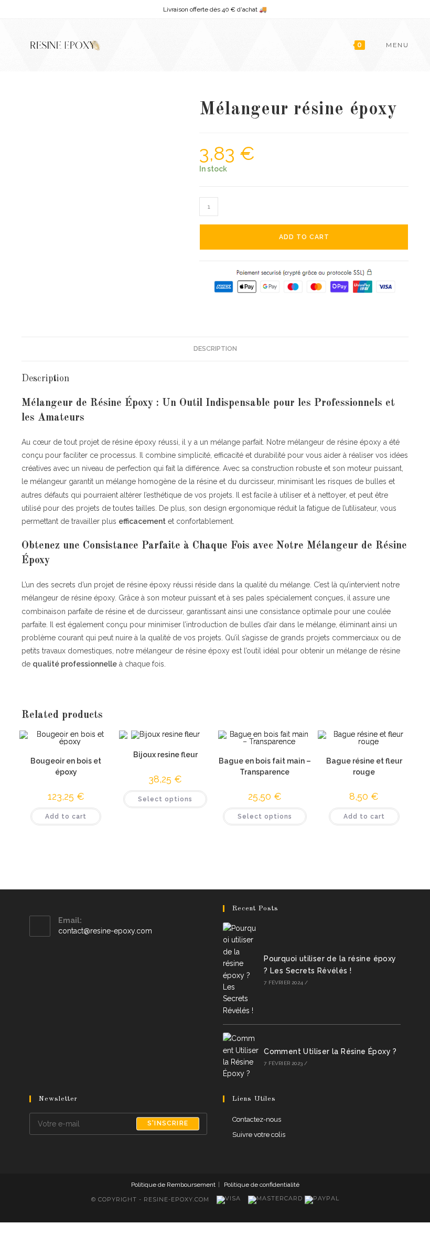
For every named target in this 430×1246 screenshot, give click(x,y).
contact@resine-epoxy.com (105, 931)
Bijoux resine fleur (165, 754)
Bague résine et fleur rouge (364, 766)
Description (215, 348)
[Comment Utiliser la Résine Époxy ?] (241, 1056)
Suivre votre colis (258, 1134)
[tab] (215, 349)
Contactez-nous (256, 1119)
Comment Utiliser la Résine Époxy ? (330, 1051)
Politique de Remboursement (173, 1184)
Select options (165, 799)
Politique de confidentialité (261, 1184)
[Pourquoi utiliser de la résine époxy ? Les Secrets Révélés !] (241, 969)
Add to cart (304, 237)
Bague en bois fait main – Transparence (265, 766)
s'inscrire (167, 1123)
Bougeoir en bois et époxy (65, 766)
